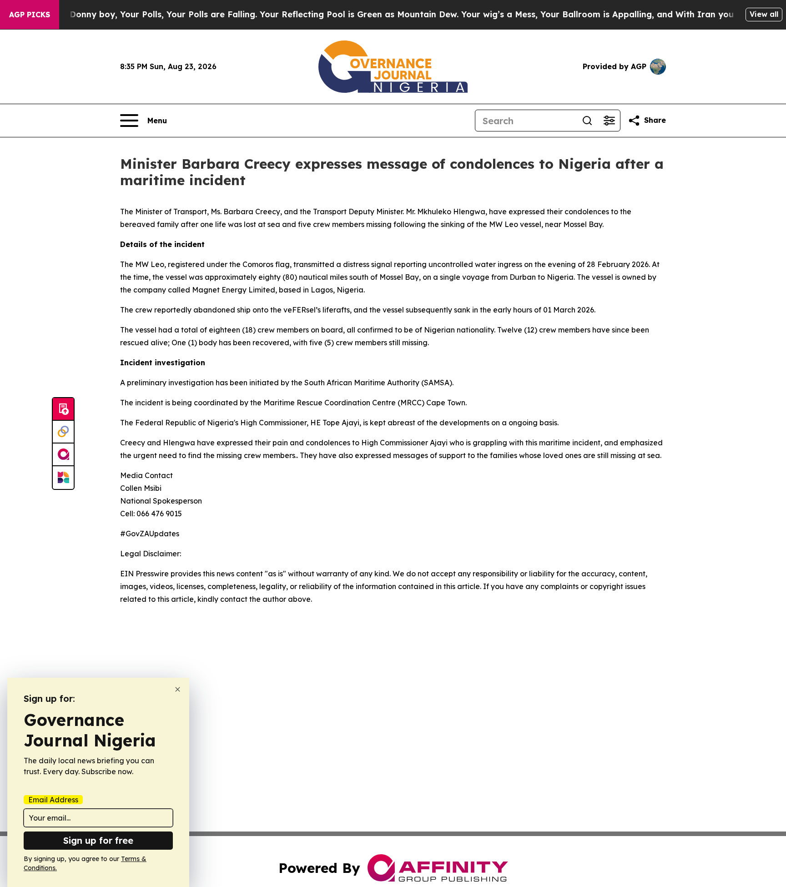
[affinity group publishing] (63, 455)
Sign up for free (98, 840)
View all (764, 14)
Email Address (53, 799)
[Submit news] (63, 409)
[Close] (177, 689)
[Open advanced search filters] (609, 120)
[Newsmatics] (63, 477)
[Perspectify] (63, 432)
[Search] (587, 120)
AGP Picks (29, 14)
